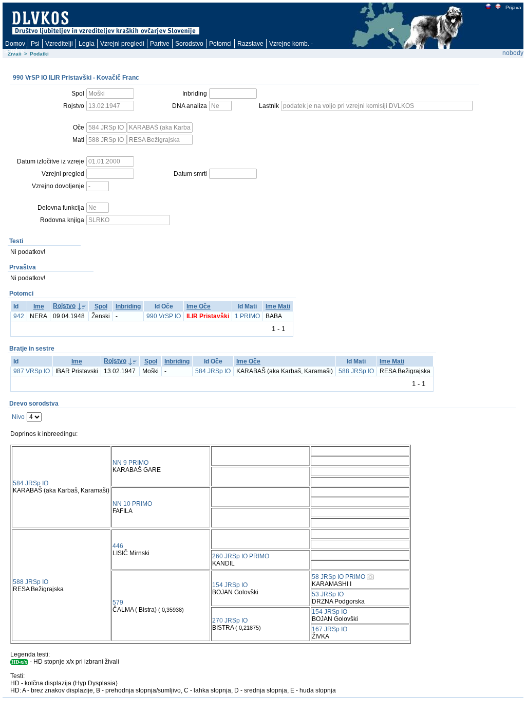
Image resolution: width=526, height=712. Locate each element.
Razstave (250, 43)
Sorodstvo (189, 43)
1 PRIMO (247, 316)
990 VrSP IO (163, 316)
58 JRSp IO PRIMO (338, 576)
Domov (15, 43)
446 (117, 546)
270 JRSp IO (230, 620)
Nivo (18, 417)
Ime (38, 306)
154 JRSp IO (230, 585)
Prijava (513, 7)
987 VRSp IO (31, 371)
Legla (87, 43)
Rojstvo (64, 305)
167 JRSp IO (329, 629)
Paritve (160, 43)
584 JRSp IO (213, 371)
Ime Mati (278, 306)
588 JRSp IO (356, 371)
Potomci (220, 43)
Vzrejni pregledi (122, 43)
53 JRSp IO (328, 594)
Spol (101, 306)
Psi (35, 43)
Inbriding (128, 306)
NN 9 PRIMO (130, 462)
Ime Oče (198, 306)
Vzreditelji (59, 43)
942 (18, 316)
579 (117, 602)
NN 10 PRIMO (132, 503)
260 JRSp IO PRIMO (240, 556)
